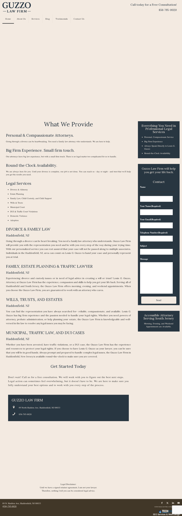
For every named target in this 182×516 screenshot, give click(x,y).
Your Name (150, 206)
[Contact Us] (178, 503)
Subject (143, 245)
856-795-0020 (25, 414)
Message (144, 259)
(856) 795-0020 (9, 506)
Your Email (150, 219)
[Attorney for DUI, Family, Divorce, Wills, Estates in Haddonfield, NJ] (16, 7)
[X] (167, 503)
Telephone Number (154, 232)
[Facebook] (162, 503)
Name (143, 186)
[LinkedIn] (173, 503)
